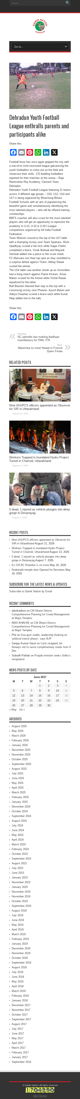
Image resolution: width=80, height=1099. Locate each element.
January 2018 (20, 1000)
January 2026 (20, 745)
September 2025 (21, 764)
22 (40, 700)
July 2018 (17, 972)
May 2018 (17, 981)
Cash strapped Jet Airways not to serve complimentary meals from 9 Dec (41, 647)
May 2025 (17, 782)
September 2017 (21, 1019)
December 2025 (21, 749)
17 (57, 695)
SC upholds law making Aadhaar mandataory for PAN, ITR (38, 337)
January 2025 (20, 801)
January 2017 (20, 1057)
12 (13, 695)
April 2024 (18, 839)
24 (57, 700)
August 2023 (19, 863)
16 (48, 695)
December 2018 (21, 948)
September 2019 (21, 905)
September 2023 (21, 858)
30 (48, 705)
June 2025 (18, 778)
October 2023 (20, 853)
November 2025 (21, 754)
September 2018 (21, 962)
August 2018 (19, 967)
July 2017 (17, 1028)
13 (22, 695)
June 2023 (18, 872)
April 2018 (18, 986)
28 (31, 705)
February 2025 (20, 797)
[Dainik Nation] (40, 30)
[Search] (68, 3)
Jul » (22, 709)
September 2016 (21, 1061)
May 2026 (17, 730)
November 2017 (21, 1009)
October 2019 (20, 901)
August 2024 (19, 820)
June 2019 (18, 920)
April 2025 (18, 787)
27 (22, 705)
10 (57, 690)
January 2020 (20, 886)
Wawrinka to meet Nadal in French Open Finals (40, 348)
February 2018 (20, 995)
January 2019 (20, 943)
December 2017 (21, 1005)
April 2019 (18, 929)
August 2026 (19, 726)
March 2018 (19, 991)
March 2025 (19, 792)
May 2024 (17, 834)
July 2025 (17, 773)
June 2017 (18, 1033)
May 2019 (17, 924)
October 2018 (20, 957)
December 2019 (21, 891)
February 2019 (20, 939)
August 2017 (19, 1024)
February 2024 (20, 849)
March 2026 (19, 735)
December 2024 (21, 806)
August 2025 (19, 768)
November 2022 (21, 882)
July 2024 (17, 825)
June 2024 (18, 830)
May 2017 (17, 1038)
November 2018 (21, 953)
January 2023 (20, 877)
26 (13, 705)
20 (22, 700)
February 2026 (20, 740)
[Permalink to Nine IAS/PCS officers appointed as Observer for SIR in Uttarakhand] (40, 400)
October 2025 (20, 759)
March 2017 (19, 1047)
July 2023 (17, 868)
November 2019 (21, 896)
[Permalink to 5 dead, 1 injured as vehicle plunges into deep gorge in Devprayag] (40, 504)
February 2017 (20, 1052)
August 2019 (19, 910)
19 (13, 700)
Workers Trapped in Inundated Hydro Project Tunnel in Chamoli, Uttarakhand (39, 459)
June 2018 (18, 976)
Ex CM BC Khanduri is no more (30, 565)
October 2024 (20, 811)
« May (13, 709)
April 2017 (18, 1043)
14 (31, 695)
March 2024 (19, 844)
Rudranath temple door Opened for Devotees (38, 569)
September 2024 (21, 816)
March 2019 (19, 934)
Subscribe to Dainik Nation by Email (30, 591)
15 (40, 695)
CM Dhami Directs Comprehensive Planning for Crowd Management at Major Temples (41, 614)
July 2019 (17, 915)
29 (40, 705)
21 (31, 700)
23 (48, 700)
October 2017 (20, 1014)
